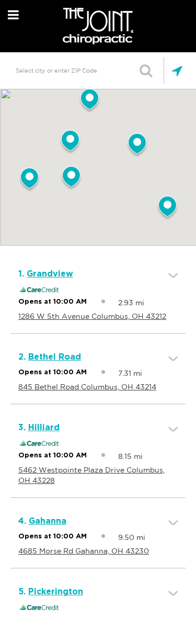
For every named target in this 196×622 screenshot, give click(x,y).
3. (39, 427)
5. (50, 592)
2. (49, 357)
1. (45, 274)
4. (42, 521)
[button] (71, 178)
